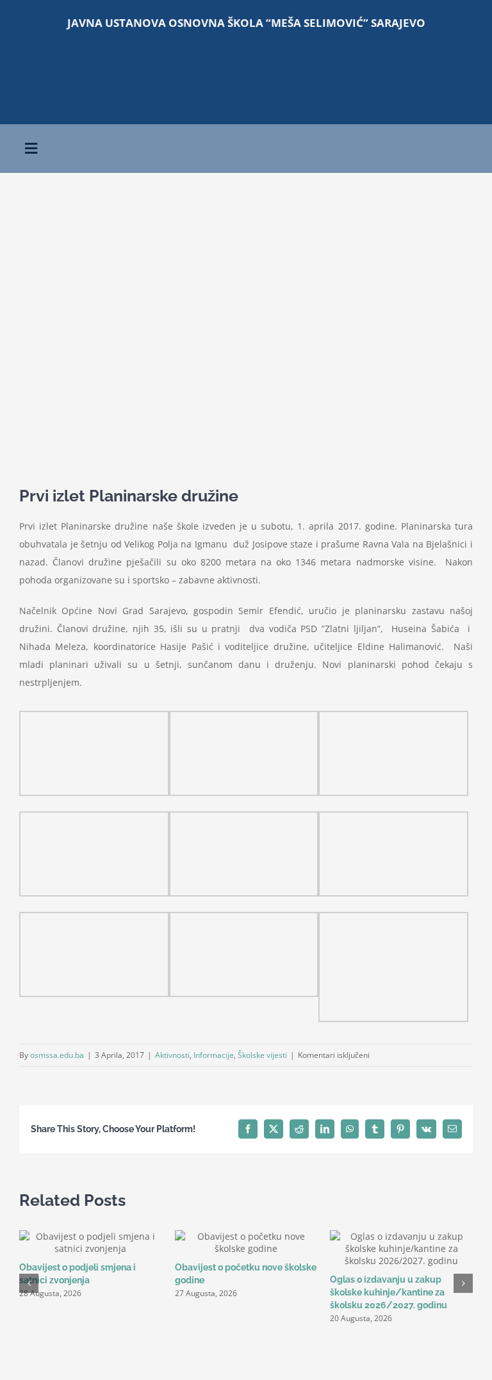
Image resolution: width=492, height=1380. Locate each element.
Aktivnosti (172, 1055)
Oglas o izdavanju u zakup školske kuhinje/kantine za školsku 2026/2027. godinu (388, 1292)
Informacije (213, 1055)
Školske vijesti (262, 1055)
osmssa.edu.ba (57, 1055)
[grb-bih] (362, 57)
